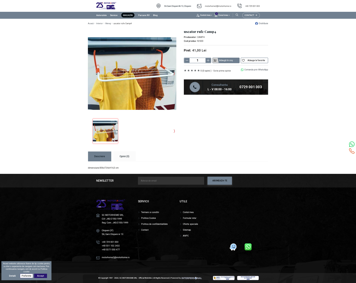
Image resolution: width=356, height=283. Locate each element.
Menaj (108, 23)
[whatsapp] (248, 246)
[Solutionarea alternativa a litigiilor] (224, 278)
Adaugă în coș (226, 60)
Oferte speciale (190, 224)
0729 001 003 (250, 87)
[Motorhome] (106, 5)
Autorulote (101, 15)
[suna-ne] (352, 151)
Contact (249, 15)
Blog (155, 15)
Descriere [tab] (99, 156)
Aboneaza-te (219, 180)
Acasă (91, 23)
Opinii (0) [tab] (124, 156)
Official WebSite (145, 278)
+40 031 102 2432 (111, 245)
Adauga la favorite (256, 60)
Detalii (12, 276)
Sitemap (187, 230)
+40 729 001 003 (252, 6)
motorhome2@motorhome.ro (218, 6)
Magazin (128, 15)
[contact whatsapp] (352, 144)
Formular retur (189, 218)
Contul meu (188, 212)
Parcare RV (144, 15)
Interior (99, 23)
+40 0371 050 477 (111, 249)
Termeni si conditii (150, 212)
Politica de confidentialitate (154, 224)
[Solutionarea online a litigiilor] (248, 278)
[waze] (233, 246)
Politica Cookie (148, 218)
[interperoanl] (191, 278)
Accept (40, 276)
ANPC (186, 235)
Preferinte (26, 276)
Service (114, 15)
